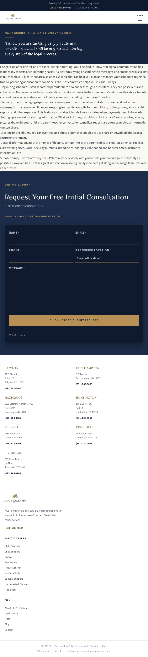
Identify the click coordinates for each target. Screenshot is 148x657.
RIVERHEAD (13, 453)
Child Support (12, 551)
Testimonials (11, 613)
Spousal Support (14, 579)
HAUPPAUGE (13, 397)
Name (14, 233)
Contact (9, 630)
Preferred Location (93, 250)
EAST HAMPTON (87, 368)
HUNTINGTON (86, 397)
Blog (7, 624)
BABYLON (11, 368)
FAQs (7, 619)
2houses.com (65, 82)
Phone (15, 250)
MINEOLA (11, 427)
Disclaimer (95, 646)
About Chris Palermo (16, 608)
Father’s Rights (13, 568)
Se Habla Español (87, 7)
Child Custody (12, 546)
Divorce (9, 557)
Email (81, 233)
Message (17, 268)
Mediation (10, 589)
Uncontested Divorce (16, 584)
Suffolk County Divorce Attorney (20, 158)
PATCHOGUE (85, 427)
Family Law (11, 562)
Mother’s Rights (13, 573)
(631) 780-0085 (64, 7)
